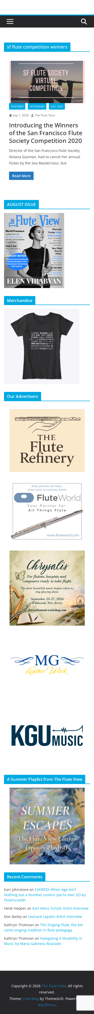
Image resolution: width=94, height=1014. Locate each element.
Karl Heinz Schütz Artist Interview (60, 908)
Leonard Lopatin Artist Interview (55, 916)
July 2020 (57, 106)
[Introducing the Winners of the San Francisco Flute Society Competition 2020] (47, 82)
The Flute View (45, 115)
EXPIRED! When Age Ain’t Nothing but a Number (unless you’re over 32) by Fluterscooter (45, 894)
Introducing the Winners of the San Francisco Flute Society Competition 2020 (45, 133)
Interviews (37, 106)
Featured (17, 106)
